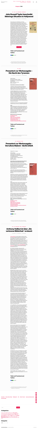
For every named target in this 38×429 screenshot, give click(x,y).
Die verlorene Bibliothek (21, 244)
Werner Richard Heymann (15, 417)
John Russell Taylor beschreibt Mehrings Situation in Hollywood (19, 15)
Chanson (16, 412)
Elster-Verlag (12, 245)
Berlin (7, 412)
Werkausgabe (10, 417)
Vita (25, 1)
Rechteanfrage (29, 2)
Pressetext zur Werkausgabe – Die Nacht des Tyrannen (19, 72)
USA (18, 388)
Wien (18, 417)
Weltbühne (7, 417)
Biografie (12, 412)
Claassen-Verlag (22, 220)
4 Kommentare (24, 233)
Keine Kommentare (25, 75)
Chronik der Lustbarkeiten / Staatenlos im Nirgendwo (18, 205)
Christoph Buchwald (16, 220)
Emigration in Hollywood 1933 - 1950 (15, 62)
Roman (7, 416)
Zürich (2, 418)
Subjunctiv (17, 388)
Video (16, 416)
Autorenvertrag (21, 61)
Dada (25, 220)
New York (23, 387)
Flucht (17, 414)
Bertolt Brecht (9, 412)
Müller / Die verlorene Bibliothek (15, 117)
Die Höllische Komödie (13, 115)
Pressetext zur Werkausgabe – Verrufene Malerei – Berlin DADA (19, 144)
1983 (11, 61)
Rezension (4, 416)
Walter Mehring (3, 417)
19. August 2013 (19, 233)
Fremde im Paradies (24, 62)
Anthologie (2, 412)
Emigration (24, 61)
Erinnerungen (9, 414)
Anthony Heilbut (12, 236)
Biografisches (19, 141)
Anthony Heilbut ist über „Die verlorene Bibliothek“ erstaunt (19, 230)
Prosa (20, 68)
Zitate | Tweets (29, 1)
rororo (15, 388)
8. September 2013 (19, 75)
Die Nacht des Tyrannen (13, 206)
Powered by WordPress (11, 427)
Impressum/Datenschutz (23, 2)
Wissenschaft (24, 226)
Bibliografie (23, 1)
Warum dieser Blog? (18, 1)
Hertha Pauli (16, 387)
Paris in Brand (12, 116)
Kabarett (18, 415)
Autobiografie (4, 412)
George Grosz (12, 387)
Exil (15, 414)
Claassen (20, 220)
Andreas (14, 75)
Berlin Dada (12, 220)
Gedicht (9, 415)
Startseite (14, 1)
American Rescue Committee (16, 61)
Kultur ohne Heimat (19, 387)
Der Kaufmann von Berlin (15, 413)
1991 (14, 226)
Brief (13, 412)
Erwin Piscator (12, 414)
